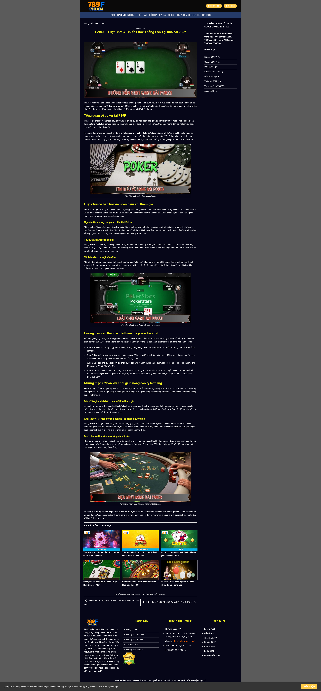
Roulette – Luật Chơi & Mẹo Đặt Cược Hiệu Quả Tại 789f (168, 602)
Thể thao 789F (210, 81)
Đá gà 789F (209, 67)
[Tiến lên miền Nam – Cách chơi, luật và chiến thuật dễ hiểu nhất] (140, 540)
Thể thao (141, 15)
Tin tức (206, 15)
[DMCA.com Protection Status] (129, 659)
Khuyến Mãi (183, 15)
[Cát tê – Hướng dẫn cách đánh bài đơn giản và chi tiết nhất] (179, 540)
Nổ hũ (130, 15)
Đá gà (162, 15)
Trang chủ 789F (91, 23)
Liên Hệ (195, 15)
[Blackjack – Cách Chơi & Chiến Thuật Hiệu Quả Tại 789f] (101, 570)
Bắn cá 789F (210, 57)
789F (112, 15)
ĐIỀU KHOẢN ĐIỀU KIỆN (165, 680)
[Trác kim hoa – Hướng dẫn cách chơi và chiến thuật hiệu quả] (101, 540)
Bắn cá (153, 15)
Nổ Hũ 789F (209, 633)
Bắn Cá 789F (210, 642)
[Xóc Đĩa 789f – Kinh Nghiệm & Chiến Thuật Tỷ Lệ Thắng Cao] (179, 570)
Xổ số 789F (209, 91)
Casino (121, 15)
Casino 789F (140, 28)
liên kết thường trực (159, 594)
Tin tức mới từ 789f (213, 86)
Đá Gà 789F (209, 646)
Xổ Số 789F (209, 651)
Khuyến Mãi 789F (212, 71)
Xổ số (171, 15)
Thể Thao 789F (211, 638)
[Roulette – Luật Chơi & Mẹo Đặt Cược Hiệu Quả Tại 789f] (140, 570)
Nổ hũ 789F (209, 76)
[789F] (96, 6)
